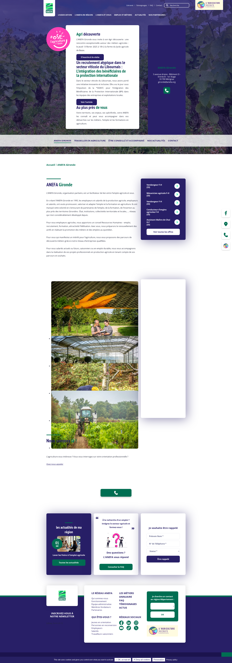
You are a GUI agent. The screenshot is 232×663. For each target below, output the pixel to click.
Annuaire (125, 596)
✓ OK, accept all (123, 660)
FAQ (151, 5)
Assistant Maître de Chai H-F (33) (158, 222)
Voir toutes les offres (163, 232)
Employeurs (96, 628)
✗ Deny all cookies (142, 660)
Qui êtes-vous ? (101, 617)
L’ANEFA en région (84, 15)
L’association (65, 15)
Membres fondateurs (101, 607)
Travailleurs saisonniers (102, 634)
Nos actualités (156, 140)
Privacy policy (171, 660)
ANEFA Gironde (62, 140)
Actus (123, 607)
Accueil (50, 164)
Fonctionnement (99, 601)
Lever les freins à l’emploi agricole (69, 555)
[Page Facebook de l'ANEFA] (226, 213)
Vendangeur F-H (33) (154, 186)
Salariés (95, 631)
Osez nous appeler (54, 464)
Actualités (140, 15)
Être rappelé (163, 559)
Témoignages (141, 5)
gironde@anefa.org (167, 82)
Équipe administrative (101, 604)
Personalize (159, 660)
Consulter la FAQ (116, 567)
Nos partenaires (157, 15)
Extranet (130, 5)
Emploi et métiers (123, 15)
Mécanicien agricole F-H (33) (158, 194)
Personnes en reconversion (104, 625)
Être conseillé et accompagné (126, 140)
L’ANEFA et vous (103, 15)
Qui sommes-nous (99, 598)
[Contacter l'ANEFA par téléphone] (226, 235)
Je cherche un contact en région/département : (162, 598)
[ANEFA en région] (226, 224)
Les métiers (126, 593)
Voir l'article (86, 102)
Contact (159, 5)
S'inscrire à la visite (90, 57)
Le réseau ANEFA (101, 593)
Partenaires (96, 610)
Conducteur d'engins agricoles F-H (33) (157, 212)
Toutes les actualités (69, 562)
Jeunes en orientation (101, 622)
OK (162, 614)
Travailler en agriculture (90, 140)
